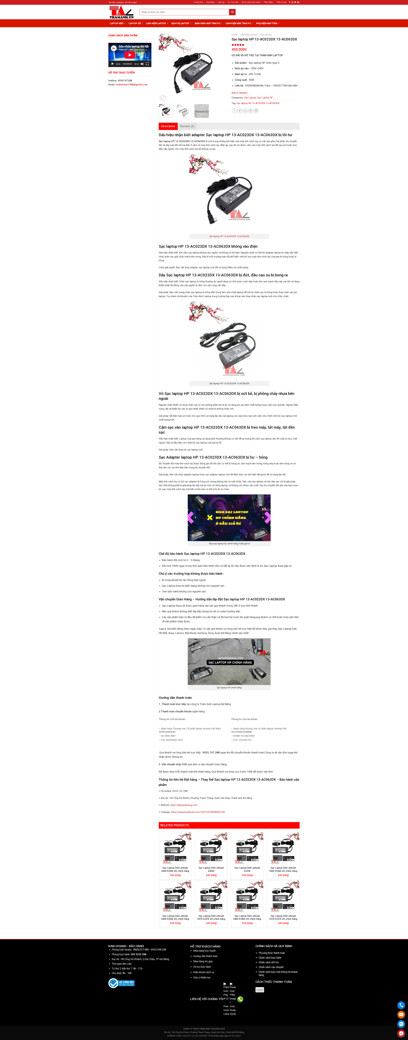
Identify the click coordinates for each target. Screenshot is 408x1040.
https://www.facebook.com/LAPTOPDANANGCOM (198, 812)
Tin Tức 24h (233, 2)
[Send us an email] (298, 2)
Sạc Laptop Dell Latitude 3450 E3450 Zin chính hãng (175, 869)
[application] (129, 55)
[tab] (168, 126)
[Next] (221, 67)
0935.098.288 (158, 949)
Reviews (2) (187, 126)
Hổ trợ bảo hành (202, 966)
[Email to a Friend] (245, 110)
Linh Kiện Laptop (156, 23)
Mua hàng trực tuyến (204, 950)
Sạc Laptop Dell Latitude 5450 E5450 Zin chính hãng (175, 917)
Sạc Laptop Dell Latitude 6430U (211, 869)
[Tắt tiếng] (142, 63)
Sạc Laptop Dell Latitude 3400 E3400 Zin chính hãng (247, 917)
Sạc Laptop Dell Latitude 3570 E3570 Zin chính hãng (283, 917)
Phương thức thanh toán (272, 952)
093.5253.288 (138, 954)
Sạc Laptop (266, 35)
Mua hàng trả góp (203, 961)
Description (168, 126)
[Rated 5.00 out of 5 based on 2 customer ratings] (266, 44)
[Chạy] (112, 63)
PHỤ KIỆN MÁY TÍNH (266, 23)
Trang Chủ (198, 2)
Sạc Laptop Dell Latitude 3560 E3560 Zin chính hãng (283, 869)
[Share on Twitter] (239, 110)
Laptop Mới (116, 23)
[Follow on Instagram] (292, 2)
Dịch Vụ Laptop (180, 23)
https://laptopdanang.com (183, 805)
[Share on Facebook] (234, 110)
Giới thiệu (210, 2)
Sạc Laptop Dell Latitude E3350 (247, 869)
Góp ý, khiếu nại (201, 977)
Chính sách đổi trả (269, 962)
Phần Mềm (268, 2)
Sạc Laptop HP (265, 97)
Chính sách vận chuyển (271, 967)
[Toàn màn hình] (147, 63)
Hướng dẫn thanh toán (205, 956)
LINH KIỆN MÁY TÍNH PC (238, 23)
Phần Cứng (281, 2)
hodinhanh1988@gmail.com (132, 84)
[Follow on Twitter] (295, 2)
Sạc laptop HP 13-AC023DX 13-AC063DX (258, 103)
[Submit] (232, 12)
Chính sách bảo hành (250, 2)
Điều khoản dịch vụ (203, 972)
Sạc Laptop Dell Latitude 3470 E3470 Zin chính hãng (211, 917)
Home (234, 35)
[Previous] (164, 67)
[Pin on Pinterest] (250, 110)
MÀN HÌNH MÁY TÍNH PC (207, 23)
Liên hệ (221, 2)
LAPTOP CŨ (135, 23)
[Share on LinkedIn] (256, 110)
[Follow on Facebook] (289, 2)
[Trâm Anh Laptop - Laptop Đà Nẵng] (121, 12)
